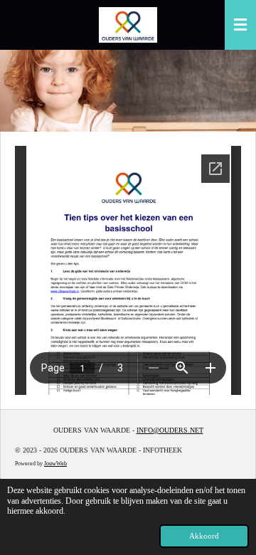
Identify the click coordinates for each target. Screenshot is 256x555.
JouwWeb (55, 463)
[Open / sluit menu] (240, 25)
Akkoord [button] (204, 536)
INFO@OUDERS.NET (170, 430)
